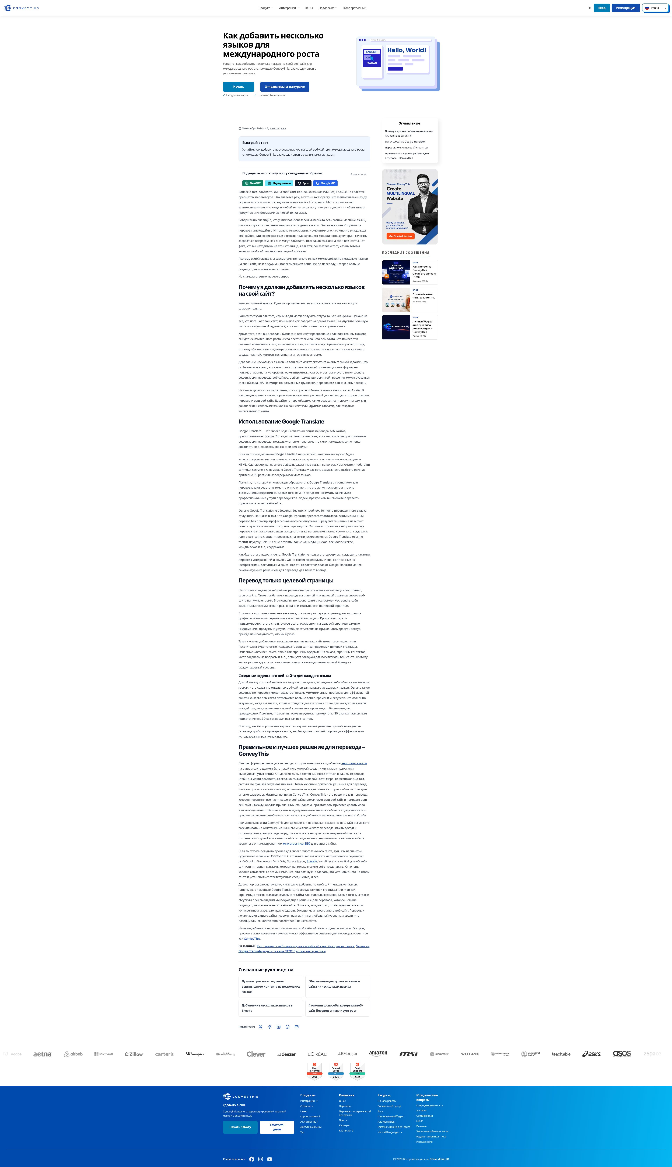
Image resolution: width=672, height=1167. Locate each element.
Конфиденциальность (429, 1105)
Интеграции (287, 8)
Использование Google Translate (405, 141)
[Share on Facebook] (269, 1026)
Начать (238, 86)
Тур (302, 1132)
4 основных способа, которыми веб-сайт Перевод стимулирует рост (336, 1008)
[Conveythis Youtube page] (269, 1159)
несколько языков (354, 763)
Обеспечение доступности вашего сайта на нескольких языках (334, 984)
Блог (283, 128)
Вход (602, 8)
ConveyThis (252, 938)
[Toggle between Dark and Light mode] (590, 8)
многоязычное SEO (296, 843)
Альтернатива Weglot (391, 1116)
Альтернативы (386, 1121)
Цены (309, 8)
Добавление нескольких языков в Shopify (267, 1008)
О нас (342, 1100)
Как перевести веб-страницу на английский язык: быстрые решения (305, 946)
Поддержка (326, 8)
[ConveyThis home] (21, 8)
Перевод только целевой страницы (406, 147)
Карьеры (344, 1125)
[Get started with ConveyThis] (410, 207)
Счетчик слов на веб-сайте (394, 1127)
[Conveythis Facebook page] (251, 1159)
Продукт (264, 8)
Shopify (312, 861)
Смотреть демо (277, 1127)
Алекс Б (275, 128)
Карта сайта (346, 1130)
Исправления (424, 1141)
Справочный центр (389, 1106)
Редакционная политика (431, 1136)
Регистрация (625, 8)
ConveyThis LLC (439, 1159)
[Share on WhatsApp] (287, 1026)
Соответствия (424, 1115)
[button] (655, 7)
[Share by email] (296, 1026)
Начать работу (240, 1127)
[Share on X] (260, 1026)
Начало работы (387, 1100)
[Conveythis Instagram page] (260, 1159)
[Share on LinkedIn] (278, 1026)
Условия (421, 1110)
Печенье (421, 1126)
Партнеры (345, 1106)
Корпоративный (354, 8)
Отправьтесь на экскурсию (285, 86)
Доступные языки (311, 1127)
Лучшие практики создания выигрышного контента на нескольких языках (271, 987)
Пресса (343, 1120)
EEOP (419, 1121)
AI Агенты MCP (309, 1121)
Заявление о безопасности (432, 1131)
